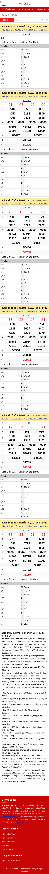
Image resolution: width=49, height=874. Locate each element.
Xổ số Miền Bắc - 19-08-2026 (36, 30)
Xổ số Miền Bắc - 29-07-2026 (36, 311)
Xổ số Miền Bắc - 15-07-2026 (36, 526)
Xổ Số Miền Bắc (9, 9)
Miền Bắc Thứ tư (17, 30)
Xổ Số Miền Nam (26, 9)
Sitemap (20, 822)
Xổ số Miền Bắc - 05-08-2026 (36, 204)
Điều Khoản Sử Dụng (10, 849)
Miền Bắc (5, 30)
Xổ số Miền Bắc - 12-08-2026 (36, 96)
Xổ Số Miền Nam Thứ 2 (11, 861)
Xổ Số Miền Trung (9, 838)
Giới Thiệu (6, 845)
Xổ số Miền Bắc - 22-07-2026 (36, 419)
